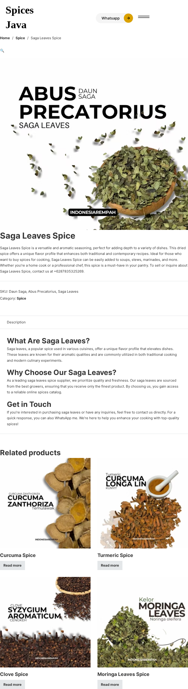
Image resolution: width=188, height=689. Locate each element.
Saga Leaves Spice (15, 248)
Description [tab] (16, 322)
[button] (94, 51)
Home (5, 38)
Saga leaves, (17, 349)
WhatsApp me (66, 418)
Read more (12, 565)
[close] (143, 17)
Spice (20, 38)
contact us (144, 412)
